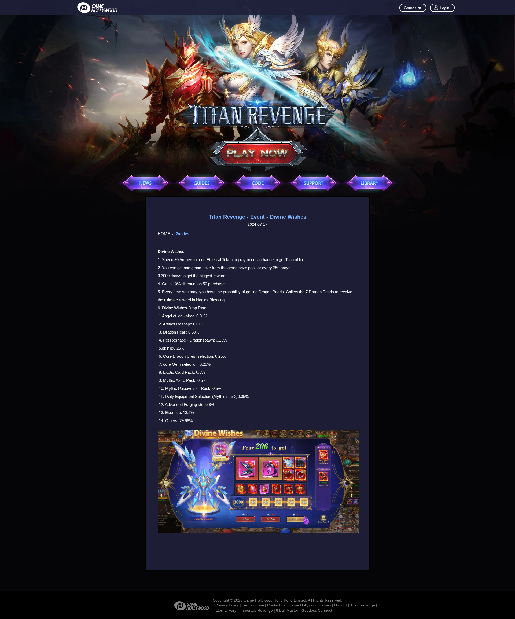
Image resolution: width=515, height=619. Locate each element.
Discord (340, 605)
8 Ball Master (287, 610)
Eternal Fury (225, 610)
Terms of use (253, 605)
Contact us (276, 605)
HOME (164, 233)
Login (444, 8)
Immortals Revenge (256, 610)
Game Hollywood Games (310, 605)
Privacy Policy (227, 605)
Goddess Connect (316, 610)
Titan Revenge (362, 605)
